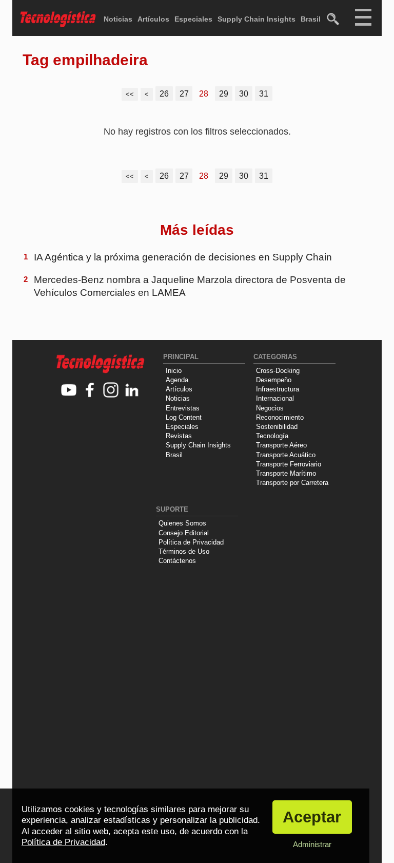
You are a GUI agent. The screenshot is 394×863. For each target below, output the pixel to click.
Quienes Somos (182, 523)
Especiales (193, 19)
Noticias (118, 19)
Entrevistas (183, 408)
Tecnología (272, 436)
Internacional (275, 398)
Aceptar (312, 817)
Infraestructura (277, 389)
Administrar (312, 844)
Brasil (311, 19)
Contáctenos (177, 561)
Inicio (174, 370)
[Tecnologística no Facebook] (90, 390)
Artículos (153, 19)
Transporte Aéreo (281, 445)
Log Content (184, 417)
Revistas (179, 436)
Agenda (177, 380)
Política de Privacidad (191, 542)
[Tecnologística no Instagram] (111, 390)
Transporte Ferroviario (288, 464)
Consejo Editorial (184, 533)
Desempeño (273, 380)
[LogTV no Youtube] (69, 390)
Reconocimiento (280, 417)
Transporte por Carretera (292, 482)
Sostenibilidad (277, 426)
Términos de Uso (184, 551)
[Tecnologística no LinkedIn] (132, 390)
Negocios (270, 408)
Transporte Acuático (286, 455)
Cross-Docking (278, 370)
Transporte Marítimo (286, 473)
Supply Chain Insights (257, 19)
